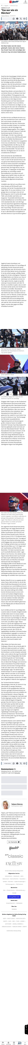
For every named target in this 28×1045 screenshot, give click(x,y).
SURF (9, 921)
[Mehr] (26, 1032)
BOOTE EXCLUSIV (20, 918)
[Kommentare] (26, 1029)
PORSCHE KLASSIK (6, 926)
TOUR (17, 921)
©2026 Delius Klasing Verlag (14, 930)
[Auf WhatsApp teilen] (14, 19)
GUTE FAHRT (8, 924)
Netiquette (17, 773)
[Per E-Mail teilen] (24, 19)
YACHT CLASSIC (11, 918)
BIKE (13, 921)
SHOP (4, 918)
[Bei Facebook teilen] (17, 19)
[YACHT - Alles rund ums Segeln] (15, 2)
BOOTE (5, 921)
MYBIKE (22, 921)
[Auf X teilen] (21, 19)
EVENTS (25, 926)
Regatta (6, 5)
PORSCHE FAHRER (16, 926)
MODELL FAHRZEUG (18, 924)
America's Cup (14, 5)
